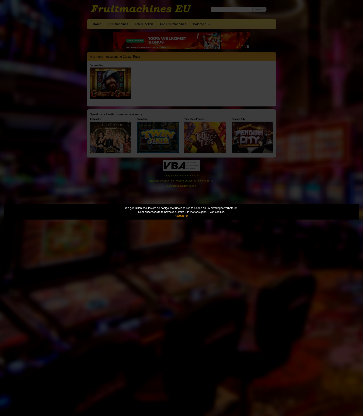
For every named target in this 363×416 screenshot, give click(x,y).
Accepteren (181, 215)
